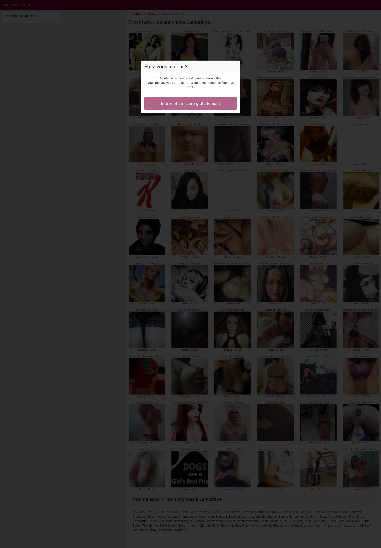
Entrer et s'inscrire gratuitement (190, 103)
